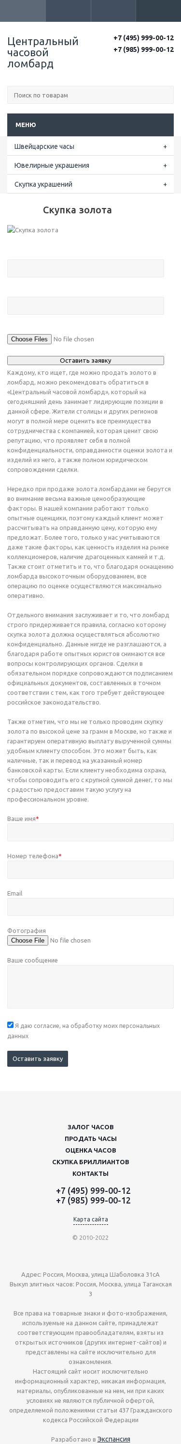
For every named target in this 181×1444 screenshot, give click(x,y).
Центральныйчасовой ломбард (43, 52)
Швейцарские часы (44, 146)
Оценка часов (90, 1150)
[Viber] (154, 66)
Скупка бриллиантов (90, 1161)
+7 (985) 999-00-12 (143, 49)
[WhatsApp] (141, 66)
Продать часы (91, 1138)
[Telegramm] (168, 66)
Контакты (90, 1173)
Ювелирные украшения (51, 165)
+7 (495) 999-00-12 (143, 37)
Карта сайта (90, 1219)
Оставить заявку (38, 1058)
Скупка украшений (43, 184)
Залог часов (91, 1126)
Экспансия (113, 1439)
